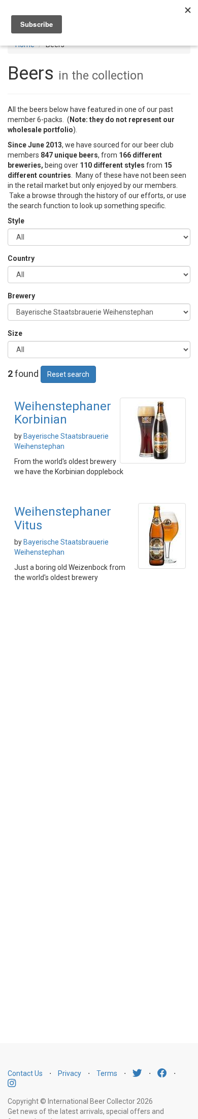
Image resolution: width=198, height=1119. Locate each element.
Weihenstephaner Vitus (62, 518)
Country (21, 258)
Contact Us (25, 1073)
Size (15, 333)
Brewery (21, 296)
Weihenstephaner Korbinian (62, 413)
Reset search (68, 374)
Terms (106, 1073)
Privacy (69, 1073)
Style (16, 221)
